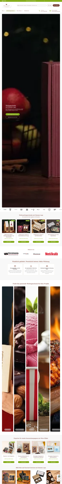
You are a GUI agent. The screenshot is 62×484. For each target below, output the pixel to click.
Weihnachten (7, 429)
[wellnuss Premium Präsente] (6, 5)
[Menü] (60, 475)
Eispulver (31, 429)
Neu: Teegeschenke (44, 429)
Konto (50, 5)
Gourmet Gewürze (56, 429)
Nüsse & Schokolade (19, 429)
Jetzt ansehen (8, 241)
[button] (56, 5)
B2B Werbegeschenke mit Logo (13, 114)
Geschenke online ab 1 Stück (12, 117)
